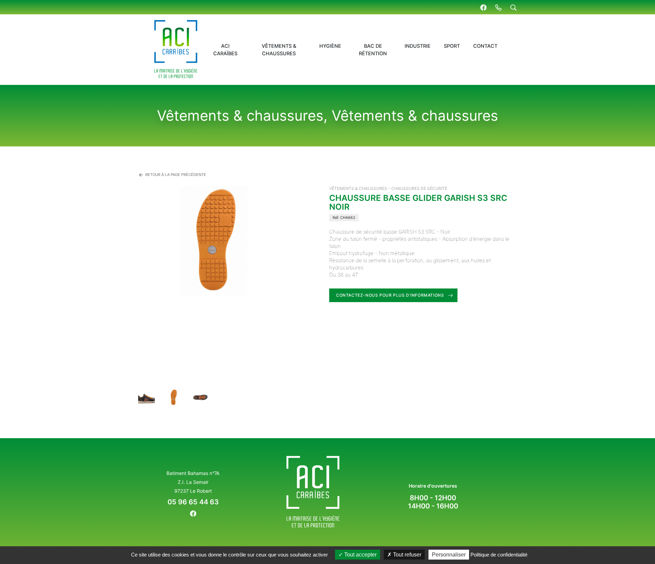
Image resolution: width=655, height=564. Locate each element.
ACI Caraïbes (225, 50)
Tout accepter (360, 555)
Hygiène (330, 46)
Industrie (418, 46)
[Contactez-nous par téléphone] (498, 7)
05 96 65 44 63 (193, 502)
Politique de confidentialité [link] (498, 555)
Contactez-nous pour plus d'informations (390, 295)
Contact (485, 46)
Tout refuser (406, 555)
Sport (452, 46)
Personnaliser (449, 555)
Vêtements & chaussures (279, 50)
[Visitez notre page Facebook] (483, 7)
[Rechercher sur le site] (513, 7)
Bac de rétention (373, 50)
